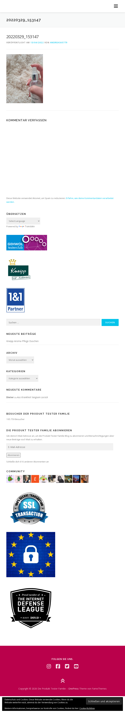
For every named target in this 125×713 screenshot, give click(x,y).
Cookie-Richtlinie (87, 708)
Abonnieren (13, 455)
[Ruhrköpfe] (27, 478)
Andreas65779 (59, 42)
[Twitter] (67, 666)
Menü (116, 6)
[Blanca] (52, 478)
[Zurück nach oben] (62, 681)
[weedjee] (85, 478)
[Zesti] (18, 478)
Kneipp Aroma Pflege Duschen (22, 341)
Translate (30, 226)
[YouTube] (76, 666)
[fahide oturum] (10, 478)
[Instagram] (48, 666)
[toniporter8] (43, 478)
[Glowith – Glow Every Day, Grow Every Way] (68, 478)
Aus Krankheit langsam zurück (32, 397)
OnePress (73, 688)
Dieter (10, 397)
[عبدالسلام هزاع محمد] (35, 478)
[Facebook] (58, 666)
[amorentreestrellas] (60, 478)
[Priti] (77, 478)
